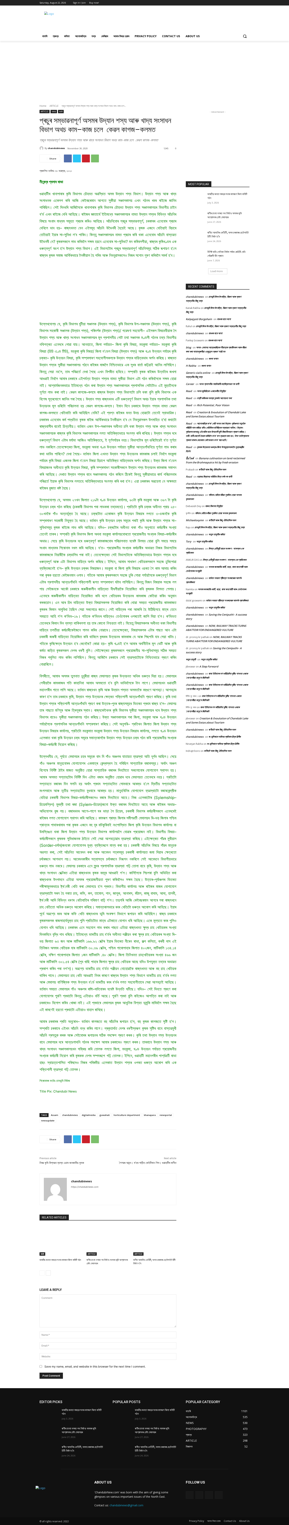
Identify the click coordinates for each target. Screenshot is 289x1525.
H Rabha (191, 365)
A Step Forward (208, 666)
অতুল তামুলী (191, 659)
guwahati (104, 1115)
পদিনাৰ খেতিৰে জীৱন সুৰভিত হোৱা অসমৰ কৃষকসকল (216, 513)
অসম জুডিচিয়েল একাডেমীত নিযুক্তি (211, 391)
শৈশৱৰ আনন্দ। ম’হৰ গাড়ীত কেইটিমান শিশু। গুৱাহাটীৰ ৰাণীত (147, 1163)
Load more (216, 271)
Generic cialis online (198, 373)
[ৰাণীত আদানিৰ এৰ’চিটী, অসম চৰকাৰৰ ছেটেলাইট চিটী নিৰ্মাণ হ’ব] (154, 1241)
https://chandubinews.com (84, 1186)
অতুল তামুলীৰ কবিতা (217, 534)
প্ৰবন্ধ (54, 111)
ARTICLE (54, 106)
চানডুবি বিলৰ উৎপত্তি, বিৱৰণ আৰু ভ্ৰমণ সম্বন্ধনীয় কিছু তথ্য (221, 326)
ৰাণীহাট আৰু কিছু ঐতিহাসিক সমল (212, 469)
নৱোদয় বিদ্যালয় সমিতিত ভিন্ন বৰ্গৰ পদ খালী (214, 476)
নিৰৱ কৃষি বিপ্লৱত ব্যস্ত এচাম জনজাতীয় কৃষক (62, 1163)
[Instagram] (199, 1495)
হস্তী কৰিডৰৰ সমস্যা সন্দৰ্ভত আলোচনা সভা (214, 398)
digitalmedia (89, 1115)
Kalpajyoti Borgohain (199, 319)
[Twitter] (241, 3)
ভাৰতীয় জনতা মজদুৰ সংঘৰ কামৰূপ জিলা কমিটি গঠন (60, 1259)
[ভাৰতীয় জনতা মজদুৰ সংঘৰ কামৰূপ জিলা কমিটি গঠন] (61, 1241)
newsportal (166, 1115)
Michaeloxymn (195, 520)
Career (190, 384)
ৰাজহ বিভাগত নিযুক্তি (214, 506)
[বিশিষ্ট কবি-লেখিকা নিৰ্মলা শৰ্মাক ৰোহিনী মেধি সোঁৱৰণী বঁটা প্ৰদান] (195, 256)
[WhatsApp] (95, 158)
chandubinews (56, 148)
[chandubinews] (42, 148)
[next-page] (48, 1273)
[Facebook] (236, 3)
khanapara (150, 1115)
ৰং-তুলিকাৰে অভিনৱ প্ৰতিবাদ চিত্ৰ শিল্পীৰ (225, 736)
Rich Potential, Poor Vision (213, 405)
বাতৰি (61, 111)
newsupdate (47, 1120)
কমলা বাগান (213, 358)
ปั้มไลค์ (190, 458)
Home (43, 106)
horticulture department (127, 1115)
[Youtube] (247, 3)
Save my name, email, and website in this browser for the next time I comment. (95, 1366)
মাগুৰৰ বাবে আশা (224, 319)
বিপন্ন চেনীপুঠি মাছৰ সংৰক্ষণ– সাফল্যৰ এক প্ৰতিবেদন (225, 559)
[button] (244, 36)
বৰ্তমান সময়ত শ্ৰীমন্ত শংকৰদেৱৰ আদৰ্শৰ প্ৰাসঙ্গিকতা (227, 600)
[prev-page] (42, 1273)
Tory (188, 541)
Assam (54, 1115)
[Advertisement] (174, 20)
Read (189, 391)
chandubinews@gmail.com (126, 1505)
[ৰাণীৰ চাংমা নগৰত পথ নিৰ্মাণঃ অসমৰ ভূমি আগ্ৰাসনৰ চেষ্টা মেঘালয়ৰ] (108, 1241)
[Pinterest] (86, 158)
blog (188, 347)
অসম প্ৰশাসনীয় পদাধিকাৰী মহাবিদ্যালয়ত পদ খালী (219, 384)
